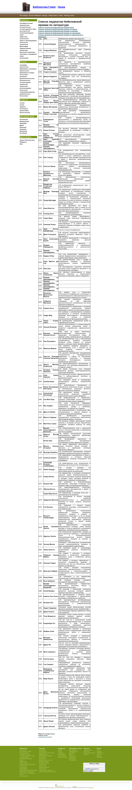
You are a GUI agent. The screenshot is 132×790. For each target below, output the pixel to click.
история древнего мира (28, 29)
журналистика (24, 25)
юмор (22, 56)
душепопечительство (27, 78)
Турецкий (23, 129)
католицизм (24, 108)
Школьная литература (27, 52)
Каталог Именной (35, 15)
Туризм (99, 751)
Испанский (23, 131)
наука (21, 35)
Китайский (23, 133)
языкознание (24, 58)
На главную (24, 15)
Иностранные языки (27, 116)
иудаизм (23, 106)
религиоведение (25, 88)
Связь (61, 15)
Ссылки (99, 754)
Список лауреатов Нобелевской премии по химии (57, 29)
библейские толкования (28, 69)
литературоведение (26, 33)
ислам (22, 105)
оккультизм (24, 84)
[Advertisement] (28, 177)
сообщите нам (90, 787)
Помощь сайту (69, 15)
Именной (86, 751)
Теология (23, 62)
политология (24, 38)
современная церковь (27, 92)
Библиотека (24, 20)
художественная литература (28, 770)
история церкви (25, 82)
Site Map (99, 757)
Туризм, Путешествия (27, 140)
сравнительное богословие (47, 771)
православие (24, 110)
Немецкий (23, 123)
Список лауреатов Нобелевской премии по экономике (59, 33)
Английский (24, 119)
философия (24, 46)
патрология (24, 86)
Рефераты (23, 142)
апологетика (24, 67)
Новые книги (53, 15)
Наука (61, 6)
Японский (23, 127)
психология (24, 42)
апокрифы (23, 65)
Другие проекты (25, 137)
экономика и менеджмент (28, 54)
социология (24, 44)
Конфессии (24, 100)
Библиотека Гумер (44, 6)
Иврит (22, 125)
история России (25, 27)
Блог (21, 144)
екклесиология (25, 80)
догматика (23, 76)
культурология (25, 31)
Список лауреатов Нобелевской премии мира (56, 27)
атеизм (22, 103)
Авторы (44, 15)
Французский (24, 121)
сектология (23, 90)
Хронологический (89, 753)
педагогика (23, 37)
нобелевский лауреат (45, 737)
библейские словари (27, 72)
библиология (24, 71)
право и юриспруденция (28, 40)
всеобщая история (26, 23)
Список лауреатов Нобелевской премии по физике (58, 31)
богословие (24, 74)
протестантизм (25, 112)
